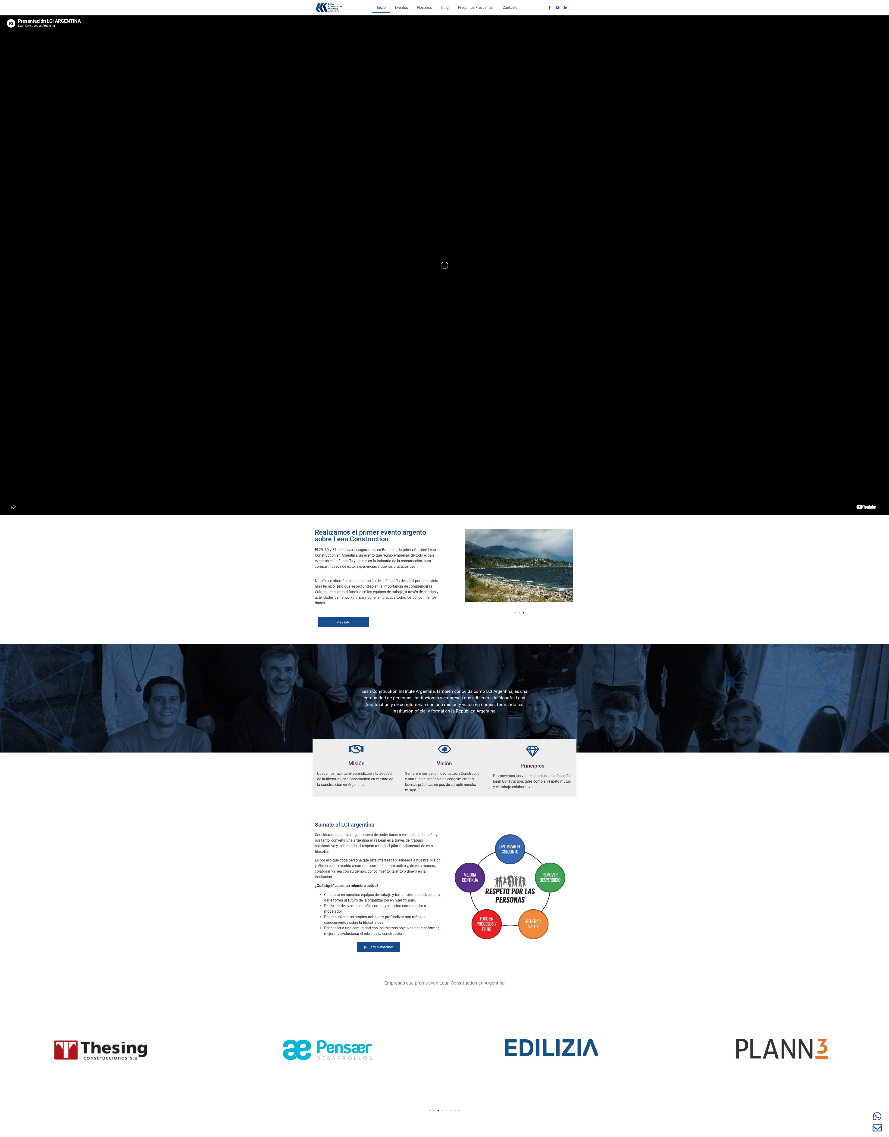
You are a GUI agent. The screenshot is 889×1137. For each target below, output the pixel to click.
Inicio (381, 7)
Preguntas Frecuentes (475, 7)
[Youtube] (557, 7)
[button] (515, 612)
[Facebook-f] (549, 7)
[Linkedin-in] (565, 7)
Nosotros (424, 7)
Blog (445, 7)
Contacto (510, 7)
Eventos (401, 7)
